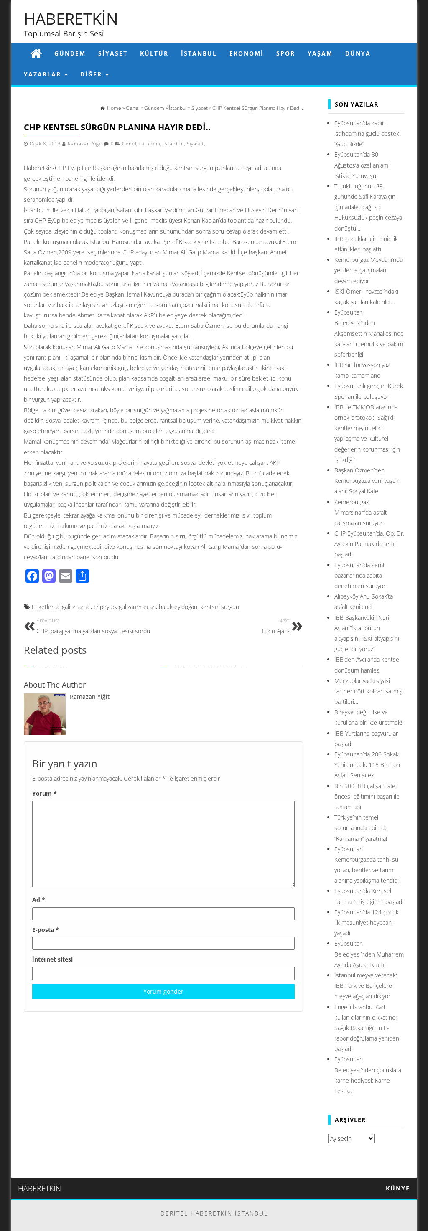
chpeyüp (105, 607)
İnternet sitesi (52, 959)
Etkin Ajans (276, 626)
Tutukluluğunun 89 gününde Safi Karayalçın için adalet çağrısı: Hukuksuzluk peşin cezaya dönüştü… (368, 207)
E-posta (45, 930)
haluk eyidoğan (178, 607)
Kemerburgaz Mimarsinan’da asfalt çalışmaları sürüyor (360, 512)
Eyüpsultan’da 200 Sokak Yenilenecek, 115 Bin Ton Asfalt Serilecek (367, 764)
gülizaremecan (137, 607)
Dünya (358, 53)
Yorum (44, 793)
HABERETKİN (71, 18)
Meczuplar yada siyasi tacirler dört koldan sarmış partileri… (368, 691)
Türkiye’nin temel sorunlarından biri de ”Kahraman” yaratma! (361, 827)
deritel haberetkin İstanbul (214, 1213)
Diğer (92, 74)
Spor (285, 53)
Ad (38, 900)
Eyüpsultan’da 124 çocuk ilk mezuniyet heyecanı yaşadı (366, 922)
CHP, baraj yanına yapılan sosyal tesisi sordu (93, 626)
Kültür (154, 53)
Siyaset (112, 53)
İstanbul (199, 53)
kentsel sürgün (219, 607)
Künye (398, 1188)
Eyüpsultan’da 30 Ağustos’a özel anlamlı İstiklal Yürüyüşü (362, 164)
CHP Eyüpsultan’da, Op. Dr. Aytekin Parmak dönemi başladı (369, 543)
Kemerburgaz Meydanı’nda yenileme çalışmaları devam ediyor (368, 270)
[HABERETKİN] (36, 53)
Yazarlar (44, 74)
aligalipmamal (73, 607)
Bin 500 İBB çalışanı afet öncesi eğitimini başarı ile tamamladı (367, 796)
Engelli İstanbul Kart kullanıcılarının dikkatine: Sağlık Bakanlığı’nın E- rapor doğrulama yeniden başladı (366, 1028)
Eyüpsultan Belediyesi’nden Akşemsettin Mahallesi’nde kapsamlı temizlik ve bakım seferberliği (369, 333)
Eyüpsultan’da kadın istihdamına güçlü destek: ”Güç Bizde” (367, 133)
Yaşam (320, 53)
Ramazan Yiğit (85, 144)
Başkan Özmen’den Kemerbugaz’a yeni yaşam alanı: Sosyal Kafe (367, 480)
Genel (129, 144)
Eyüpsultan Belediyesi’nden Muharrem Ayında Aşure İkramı (369, 953)
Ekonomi (246, 53)
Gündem (70, 53)
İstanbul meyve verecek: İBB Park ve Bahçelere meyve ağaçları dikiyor (365, 985)
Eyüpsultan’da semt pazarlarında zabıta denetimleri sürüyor (359, 575)
